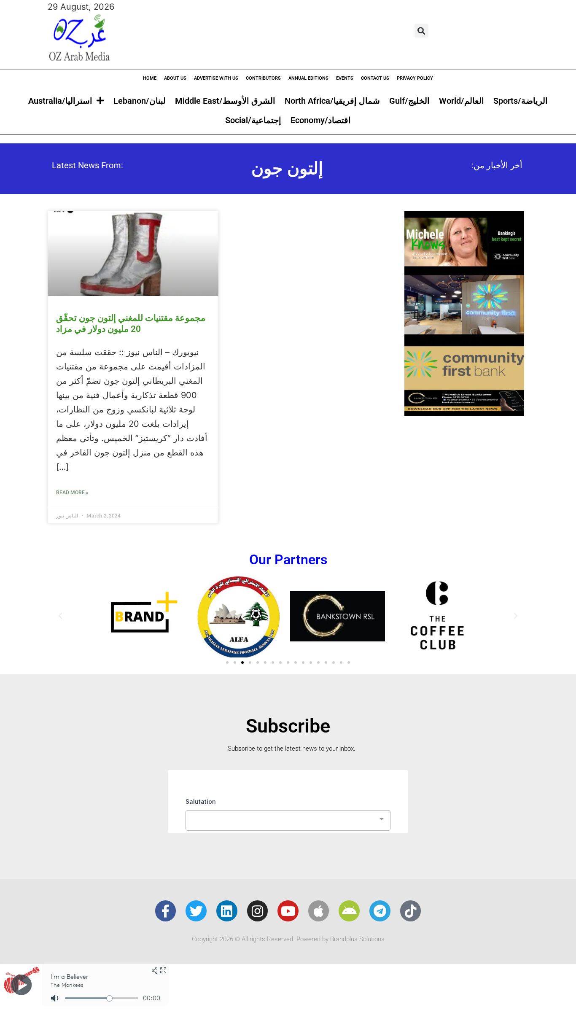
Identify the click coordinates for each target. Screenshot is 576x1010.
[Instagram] (257, 910)
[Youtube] (288, 910)
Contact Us (375, 78)
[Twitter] (196, 910)
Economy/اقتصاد (321, 120)
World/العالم (461, 101)
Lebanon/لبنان (139, 101)
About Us (175, 78)
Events (344, 78)
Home (149, 78)
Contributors (263, 78)
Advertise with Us (216, 78)
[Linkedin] (226, 910)
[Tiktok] (410, 910)
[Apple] (318, 910)
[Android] (349, 910)
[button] (421, 31)
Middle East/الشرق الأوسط (225, 101)
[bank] (464, 413)
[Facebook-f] (165, 910)
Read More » (72, 493)
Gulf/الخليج (409, 101)
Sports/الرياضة (520, 101)
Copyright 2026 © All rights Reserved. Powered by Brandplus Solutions (288, 939)
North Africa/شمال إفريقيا (332, 101)
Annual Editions (308, 78)
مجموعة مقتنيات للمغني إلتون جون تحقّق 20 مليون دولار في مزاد (130, 323)
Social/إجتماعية (253, 120)
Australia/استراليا (60, 101)
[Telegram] (379, 910)
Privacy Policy (415, 78)
